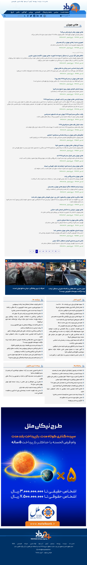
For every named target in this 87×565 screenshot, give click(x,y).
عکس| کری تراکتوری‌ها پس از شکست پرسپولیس (27, 351)
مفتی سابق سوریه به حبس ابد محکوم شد (71, 397)
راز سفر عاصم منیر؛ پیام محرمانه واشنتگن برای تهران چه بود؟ (24, 358)
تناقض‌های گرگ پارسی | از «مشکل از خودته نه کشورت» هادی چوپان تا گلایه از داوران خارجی (55, 56)
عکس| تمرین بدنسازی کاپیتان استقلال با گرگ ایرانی (67, 241)
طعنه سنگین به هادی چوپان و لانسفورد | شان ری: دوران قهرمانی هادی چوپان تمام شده (57, 197)
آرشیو (30, 2)
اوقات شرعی (20, 2)
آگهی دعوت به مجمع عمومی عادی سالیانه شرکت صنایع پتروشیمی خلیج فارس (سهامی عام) (66, 350)
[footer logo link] (41, 536)
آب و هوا (26, 2)
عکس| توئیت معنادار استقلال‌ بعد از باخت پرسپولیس (27, 304)
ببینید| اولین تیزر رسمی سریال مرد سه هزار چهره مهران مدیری (24, 354)
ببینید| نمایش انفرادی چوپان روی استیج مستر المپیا (68, 89)
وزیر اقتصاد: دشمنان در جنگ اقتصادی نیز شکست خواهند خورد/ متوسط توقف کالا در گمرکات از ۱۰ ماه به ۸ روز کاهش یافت (66, 330)
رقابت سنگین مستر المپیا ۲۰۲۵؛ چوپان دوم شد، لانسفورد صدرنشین (63, 114)
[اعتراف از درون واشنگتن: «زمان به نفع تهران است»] (25, 273)
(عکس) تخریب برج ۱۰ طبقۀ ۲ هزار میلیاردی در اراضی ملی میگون (64, 376)
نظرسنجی (13, 2)
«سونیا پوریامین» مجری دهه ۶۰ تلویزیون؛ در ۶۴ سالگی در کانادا (24, 307)
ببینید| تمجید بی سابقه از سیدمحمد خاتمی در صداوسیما (67, 373)
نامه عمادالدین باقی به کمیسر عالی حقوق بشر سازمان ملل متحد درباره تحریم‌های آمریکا (66, 335)
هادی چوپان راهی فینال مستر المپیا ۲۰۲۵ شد (70, 156)
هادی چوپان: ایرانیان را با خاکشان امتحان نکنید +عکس (67, 210)
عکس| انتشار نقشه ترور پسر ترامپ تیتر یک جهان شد (26, 313)
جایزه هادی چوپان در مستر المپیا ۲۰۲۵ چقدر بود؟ (69, 79)
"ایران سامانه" (39, 553)
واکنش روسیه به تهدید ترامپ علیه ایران (30, 387)
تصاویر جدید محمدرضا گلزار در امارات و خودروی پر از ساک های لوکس (24, 377)
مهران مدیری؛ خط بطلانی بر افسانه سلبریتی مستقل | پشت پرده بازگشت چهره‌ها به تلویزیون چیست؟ (67, 290)
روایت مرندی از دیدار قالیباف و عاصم (31, 328)
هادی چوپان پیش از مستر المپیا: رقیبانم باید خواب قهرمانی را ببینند (63, 166)
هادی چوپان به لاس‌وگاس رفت (73, 176)
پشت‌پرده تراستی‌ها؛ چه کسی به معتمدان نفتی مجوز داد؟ (66, 383)
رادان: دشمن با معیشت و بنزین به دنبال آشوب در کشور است (65, 355)
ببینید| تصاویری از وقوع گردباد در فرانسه (71, 313)
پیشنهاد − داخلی (76, 260)
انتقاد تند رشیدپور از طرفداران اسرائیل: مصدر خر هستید (67, 370)
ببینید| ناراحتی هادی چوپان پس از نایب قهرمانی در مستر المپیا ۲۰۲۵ (63, 99)
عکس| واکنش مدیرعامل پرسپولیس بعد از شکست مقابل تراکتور (24, 348)
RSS (13, 544)
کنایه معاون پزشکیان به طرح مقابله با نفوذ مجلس (69, 380)
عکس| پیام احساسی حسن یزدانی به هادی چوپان (68, 68)
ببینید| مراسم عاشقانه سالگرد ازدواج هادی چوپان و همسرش (65, 187)
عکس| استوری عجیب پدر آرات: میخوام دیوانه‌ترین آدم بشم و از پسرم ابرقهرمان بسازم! (24, 371)
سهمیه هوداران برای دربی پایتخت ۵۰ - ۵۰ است (69, 304)
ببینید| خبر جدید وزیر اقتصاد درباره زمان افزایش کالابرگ (26, 345)
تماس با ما (45, 2)
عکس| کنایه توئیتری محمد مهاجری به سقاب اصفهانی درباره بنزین (24, 335)
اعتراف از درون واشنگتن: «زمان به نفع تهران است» (28, 288)
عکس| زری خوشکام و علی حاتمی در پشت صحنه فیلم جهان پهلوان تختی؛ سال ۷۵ (24, 383)
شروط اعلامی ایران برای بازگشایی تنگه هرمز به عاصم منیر (66, 316)
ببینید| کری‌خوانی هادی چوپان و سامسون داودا (69, 145)
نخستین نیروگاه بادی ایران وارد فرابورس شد (70, 326)
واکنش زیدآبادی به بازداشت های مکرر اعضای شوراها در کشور (24, 331)
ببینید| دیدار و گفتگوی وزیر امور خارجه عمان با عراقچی (67, 346)
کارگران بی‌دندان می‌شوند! (75, 400)
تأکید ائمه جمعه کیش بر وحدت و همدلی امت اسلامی (67, 340)
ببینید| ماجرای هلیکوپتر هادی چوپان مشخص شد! (68, 230)
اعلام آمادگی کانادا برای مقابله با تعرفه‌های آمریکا (69, 307)
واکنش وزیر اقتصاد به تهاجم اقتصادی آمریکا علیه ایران (67, 386)
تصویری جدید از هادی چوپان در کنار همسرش (69, 42)
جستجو (52, 544)
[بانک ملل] (43, 466)
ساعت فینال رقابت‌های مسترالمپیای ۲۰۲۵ (71, 124)
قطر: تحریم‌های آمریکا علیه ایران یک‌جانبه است (69, 320)
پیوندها (35, 2)
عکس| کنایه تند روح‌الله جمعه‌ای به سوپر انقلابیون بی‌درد (26, 325)
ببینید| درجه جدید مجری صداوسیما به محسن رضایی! (26, 310)
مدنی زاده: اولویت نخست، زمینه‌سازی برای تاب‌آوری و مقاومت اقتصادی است (24, 391)
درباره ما (40, 2)
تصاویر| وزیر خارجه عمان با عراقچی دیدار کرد (70, 310)
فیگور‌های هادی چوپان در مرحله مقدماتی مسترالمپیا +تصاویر (65, 135)
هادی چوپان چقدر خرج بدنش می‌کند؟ (71, 32)
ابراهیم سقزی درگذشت (75, 343)
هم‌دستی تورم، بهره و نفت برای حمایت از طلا (70, 323)
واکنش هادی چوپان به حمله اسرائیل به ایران (70, 220)
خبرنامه (26, 544)
